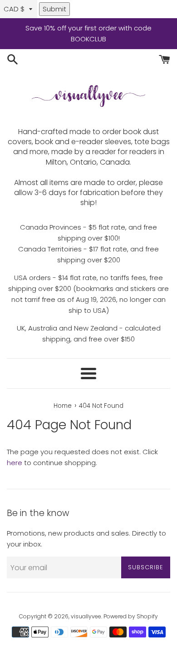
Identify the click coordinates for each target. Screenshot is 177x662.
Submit (54, 9)
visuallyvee (86, 616)
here (14, 462)
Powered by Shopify (130, 616)
